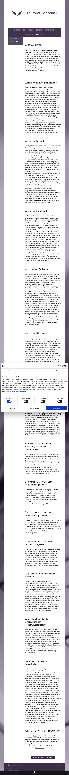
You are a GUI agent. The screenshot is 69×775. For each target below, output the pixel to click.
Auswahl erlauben (34, 408)
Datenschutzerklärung (19, 391)
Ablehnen (12, 408)
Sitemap (18, 765)
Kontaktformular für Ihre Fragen (43, 757)
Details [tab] (34, 370)
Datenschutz (16, 770)
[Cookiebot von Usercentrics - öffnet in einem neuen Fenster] (59, 366)
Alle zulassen (56, 408)
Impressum (10, 770)
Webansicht (58, 765)
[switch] (26, 401)
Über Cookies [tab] (57, 370)
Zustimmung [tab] (12, 370)
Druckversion (12, 765)
